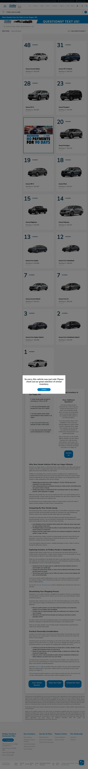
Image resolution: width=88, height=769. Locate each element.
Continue (44, 389)
